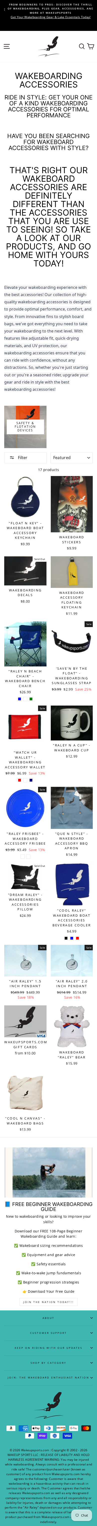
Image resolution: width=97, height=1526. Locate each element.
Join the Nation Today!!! (48, 1302)
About (48, 1318)
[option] (48, 10)
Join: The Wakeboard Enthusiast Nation (48, 1377)
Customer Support (48, 1333)
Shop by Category (48, 1363)
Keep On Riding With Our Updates (49, 1348)
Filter (22, 457)
